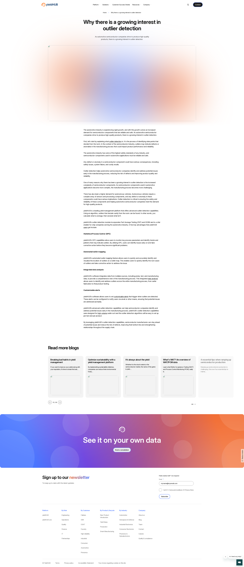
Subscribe (164, 496)
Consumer (84, 543)
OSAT (83, 524)
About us (142, 515)
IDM (82, 520)
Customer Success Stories (121, 5)
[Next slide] (60, 402)
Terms (57, 563)
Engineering (65, 515)
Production (103, 527)
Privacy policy (68, 563)
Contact (198, 5)
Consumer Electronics (126, 529)
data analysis (153, 279)
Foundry (83, 529)
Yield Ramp (104, 522)
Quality (64, 524)
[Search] (188, 5)
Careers (141, 534)
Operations (65, 520)
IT (62, 534)
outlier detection (115, 141)
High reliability (85, 534)
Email (161, 479)
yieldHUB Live (47, 520)
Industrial (84, 538)
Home (105, 12)
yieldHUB (45, 515)
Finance (64, 529)
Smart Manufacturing (107, 531)
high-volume (102, 313)
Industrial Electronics (126, 524)
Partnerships (66, 538)
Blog (140, 520)
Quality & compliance (145, 538)
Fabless (83, 515)
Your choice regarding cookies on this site (112, 563)
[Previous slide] (50, 402)
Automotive (85, 548)
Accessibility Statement (86, 563)
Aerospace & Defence (126, 520)
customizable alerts (121, 297)
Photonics (84, 552)
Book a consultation (122, 450)
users (85, 227)
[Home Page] (49, 5)
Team (140, 524)
